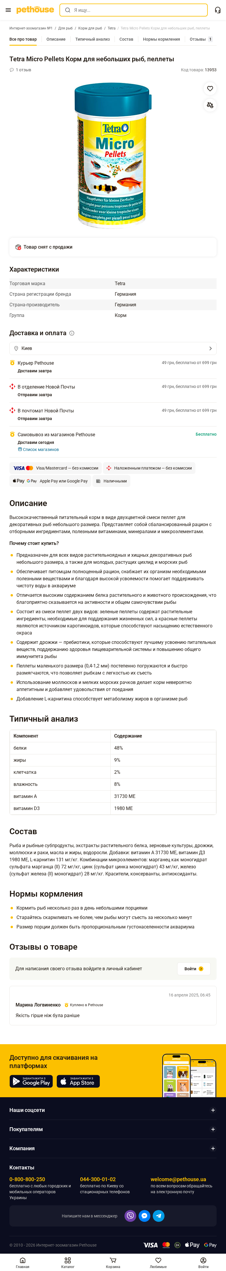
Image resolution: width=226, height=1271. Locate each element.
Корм (121, 315)
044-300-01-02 (98, 1179)
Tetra (120, 283)
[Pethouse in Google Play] (31, 1081)
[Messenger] (144, 1216)
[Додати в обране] (210, 88)
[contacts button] (217, 10)
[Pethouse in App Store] (78, 1081)
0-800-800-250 (27, 1179)
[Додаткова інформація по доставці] (72, 333)
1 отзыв (23, 69)
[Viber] (130, 1216)
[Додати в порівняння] (210, 105)
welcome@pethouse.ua (178, 1179)
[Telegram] (158, 1216)
